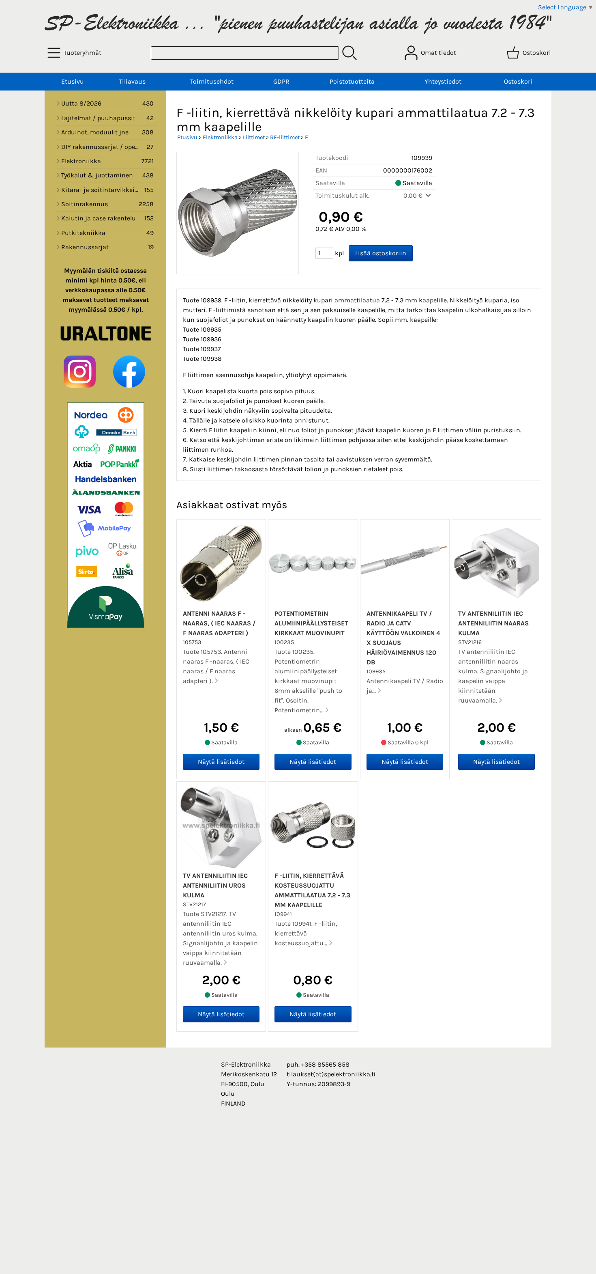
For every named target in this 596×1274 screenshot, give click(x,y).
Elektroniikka (220, 137)
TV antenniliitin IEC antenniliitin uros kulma (215, 885)
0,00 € (413, 195)
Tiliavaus (132, 81)
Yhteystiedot (442, 81)
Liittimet (254, 137)
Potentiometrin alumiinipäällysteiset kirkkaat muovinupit (311, 623)
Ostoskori (518, 81)
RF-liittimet (285, 137)
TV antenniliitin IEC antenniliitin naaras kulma (493, 623)
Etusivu (72, 81)
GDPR (281, 81)
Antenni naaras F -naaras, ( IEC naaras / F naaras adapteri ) (219, 623)
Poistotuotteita (352, 81)
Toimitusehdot (212, 81)
